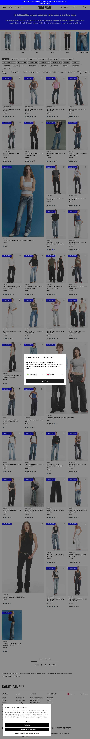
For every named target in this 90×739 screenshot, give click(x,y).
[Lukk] (63, 357)
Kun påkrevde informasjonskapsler (27, 729)
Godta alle (27, 725)
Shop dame (42, 3)
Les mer (27, 721)
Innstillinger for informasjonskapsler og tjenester (27, 733)
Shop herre (48, 3)
